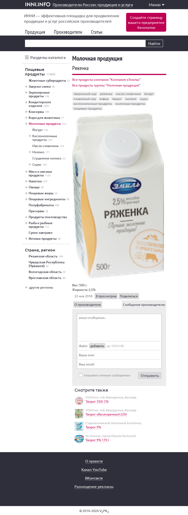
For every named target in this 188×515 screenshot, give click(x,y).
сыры (144, 99)
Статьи (98, 32)
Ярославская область (47, 278)
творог (117, 99)
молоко (130, 99)
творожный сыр (85, 94)
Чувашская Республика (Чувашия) (46, 264)
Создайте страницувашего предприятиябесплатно (146, 22)
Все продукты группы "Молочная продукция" (106, 85)
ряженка (106, 94)
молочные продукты (130, 104)
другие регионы (41, 287)
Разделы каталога (48, 57)
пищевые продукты (88, 108)
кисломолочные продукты (93, 104)
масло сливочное (128, 94)
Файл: (83, 346)
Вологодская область (47, 272)
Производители (70, 32)
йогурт (149, 94)
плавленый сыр (85, 99)
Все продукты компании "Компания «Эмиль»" (106, 79)
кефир (104, 99)
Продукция (37, 32)
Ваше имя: (86, 355)
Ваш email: (87, 364)
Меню (155, 4)
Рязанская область (46, 256)
